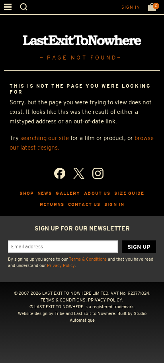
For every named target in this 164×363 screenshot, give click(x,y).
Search (23, 7)
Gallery (68, 193)
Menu (8, 7)
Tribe (59, 313)
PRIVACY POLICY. (105, 300)
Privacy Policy (61, 265)
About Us (97, 193)
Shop (26, 193)
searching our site (44, 137)
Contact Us (84, 204)
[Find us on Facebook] (59, 173)
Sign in (130, 7)
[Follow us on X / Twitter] (78, 173)
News (44, 193)
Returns (52, 204)
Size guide (129, 193)
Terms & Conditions (88, 259)
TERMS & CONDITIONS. (64, 300)
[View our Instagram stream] (97, 173)
